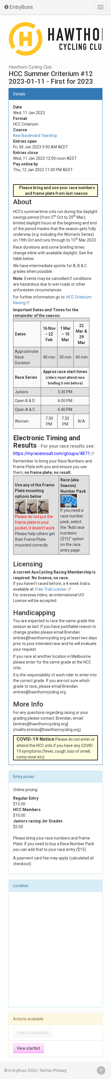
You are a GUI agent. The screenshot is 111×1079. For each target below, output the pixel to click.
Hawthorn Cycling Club (30, 67)
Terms (45, 1070)
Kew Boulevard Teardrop (35, 135)
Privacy (60, 1070)
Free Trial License (51, 589)
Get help (101, 1070)
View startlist (28, 1048)
